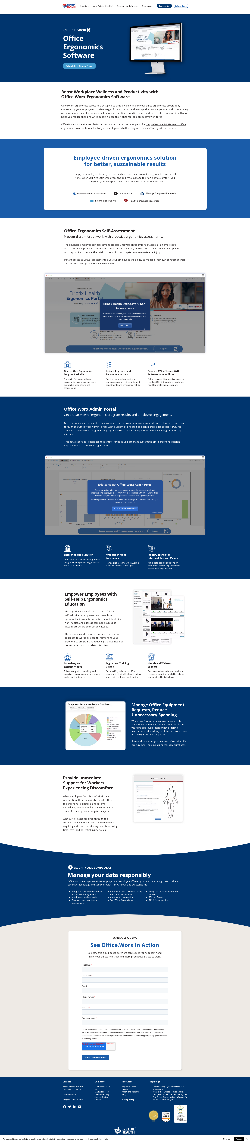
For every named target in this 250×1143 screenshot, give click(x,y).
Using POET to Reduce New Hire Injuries (170, 1094)
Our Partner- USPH (102, 1086)
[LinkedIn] (75, 1107)
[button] (103, 6)
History (98, 1089)
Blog (124, 1094)
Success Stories (101, 1097)
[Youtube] (80, 1107)
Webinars (125, 1089)
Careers (98, 1099)
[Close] (246, 1139)
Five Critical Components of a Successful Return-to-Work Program (170, 1098)
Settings (226, 1139)
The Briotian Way (102, 1094)
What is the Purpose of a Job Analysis (168, 1092)
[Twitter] (69, 1107)
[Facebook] (64, 1107)
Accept (239, 1139)
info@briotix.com (70, 1094)
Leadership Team (102, 1092)
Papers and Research (130, 1092)
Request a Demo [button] (129, 1086)
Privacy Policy (128, 1099)
